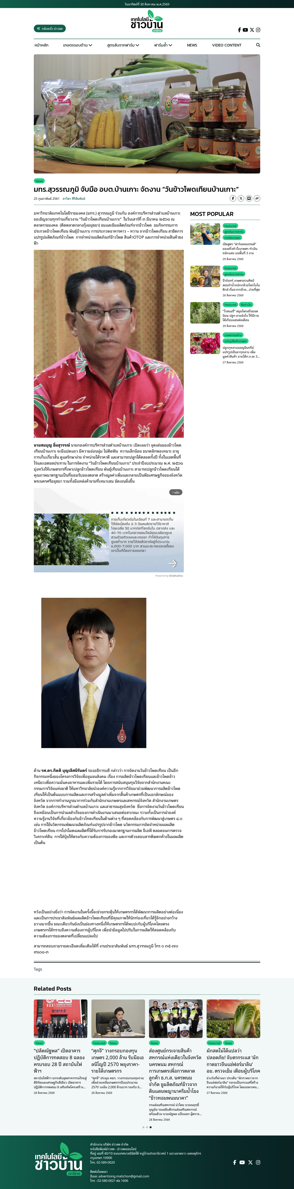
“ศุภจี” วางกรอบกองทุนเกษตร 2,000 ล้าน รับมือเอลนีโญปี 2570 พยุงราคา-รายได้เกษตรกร (117, 1060)
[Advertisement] (109, 874)
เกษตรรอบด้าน (75, 45)
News (192, 45)
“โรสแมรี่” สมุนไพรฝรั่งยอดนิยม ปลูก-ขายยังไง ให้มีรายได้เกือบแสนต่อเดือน (241, 316)
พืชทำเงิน (246, 304)
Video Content (226, 45)
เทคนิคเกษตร (232, 237)
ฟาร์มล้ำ (161, 45)
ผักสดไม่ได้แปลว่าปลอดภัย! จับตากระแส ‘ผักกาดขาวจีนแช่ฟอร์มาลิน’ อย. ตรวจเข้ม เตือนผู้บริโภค (233, 1060)
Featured (230, 225)
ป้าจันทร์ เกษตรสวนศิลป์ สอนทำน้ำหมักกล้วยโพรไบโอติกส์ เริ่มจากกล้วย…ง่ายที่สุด (241, 285)
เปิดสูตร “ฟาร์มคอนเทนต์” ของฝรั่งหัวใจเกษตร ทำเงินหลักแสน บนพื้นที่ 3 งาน (240, 248)
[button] (143, 1127)
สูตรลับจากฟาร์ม (121, 45)
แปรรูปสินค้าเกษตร (235, 341)
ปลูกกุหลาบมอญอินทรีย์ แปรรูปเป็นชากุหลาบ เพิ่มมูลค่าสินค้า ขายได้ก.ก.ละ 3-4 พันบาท (241, 354)
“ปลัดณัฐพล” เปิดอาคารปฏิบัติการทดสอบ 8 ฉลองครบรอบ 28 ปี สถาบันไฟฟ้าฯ (59, 1060)
